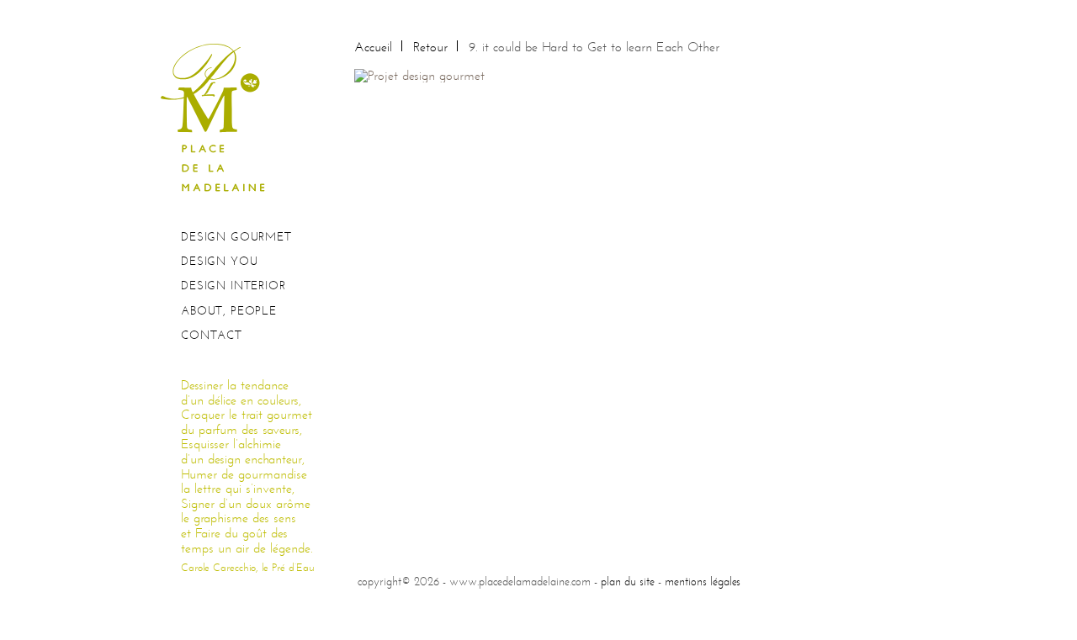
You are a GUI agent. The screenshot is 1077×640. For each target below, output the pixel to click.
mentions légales (702, 581)
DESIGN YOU (219, 261)
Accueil (373, 47)
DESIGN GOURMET (236, 237)
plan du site (628, 581)
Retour (430, 47)
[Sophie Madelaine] (219, 116)
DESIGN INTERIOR (233, 285)
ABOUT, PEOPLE (229, 311)
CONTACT (211, 335)
